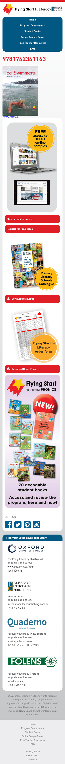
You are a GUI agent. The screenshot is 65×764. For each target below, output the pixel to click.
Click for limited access (19, 218)
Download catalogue (23, 298)
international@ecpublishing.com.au (28, 604)
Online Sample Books (32, 36)
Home (32, 19)
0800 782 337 (32, 645)
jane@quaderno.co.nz (20, 641)
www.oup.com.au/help (21, 566)
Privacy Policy (33, 751)
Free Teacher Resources (32, 42)
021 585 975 (14, 645)
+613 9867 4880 (16, 608)
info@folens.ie (16, 681)
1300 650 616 (15, 570)
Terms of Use (32, 755)
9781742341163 (10, 117)
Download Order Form (24, 368)
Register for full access (20, 228)
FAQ (32, 48)
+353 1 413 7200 (17, 685)
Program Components (32, 25)
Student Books (32, 31)
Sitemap (32, 759)
